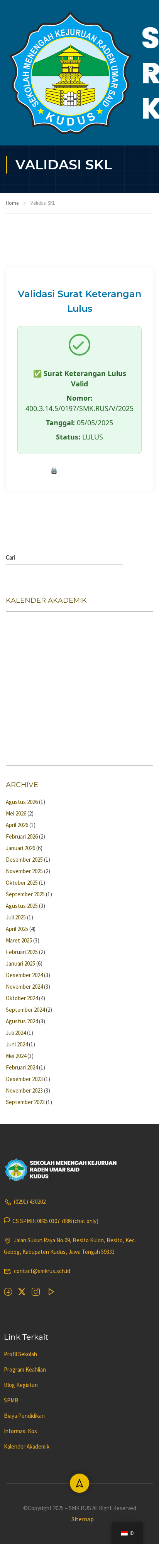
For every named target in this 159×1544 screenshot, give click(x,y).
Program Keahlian (25, 1369)
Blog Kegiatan (21, 1385)
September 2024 (25, 1009)
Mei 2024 (16, 1055)
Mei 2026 (16, 813)
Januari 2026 (20, 848)
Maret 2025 (19, 940)
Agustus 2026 (22, 801)
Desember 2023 (24, 1079)
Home (12, 203)
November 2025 (24, 871)
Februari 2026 (22, 836)
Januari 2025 (20, 963)
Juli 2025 (16, 917)
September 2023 (25, 1102)
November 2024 (24, 986)
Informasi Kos (20, 1431)
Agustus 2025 (22, 905)
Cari (10, 557)
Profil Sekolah (20, 1354)
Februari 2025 (22, 952)
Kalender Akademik (26, 1446)
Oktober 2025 (22, 882)
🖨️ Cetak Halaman (79, 470)
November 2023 (24, 1090)
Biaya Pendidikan (24, 1415)
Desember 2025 (24, 859)
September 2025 (25, 894)
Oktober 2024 (22, 998)
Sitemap (82, 1519)
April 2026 (17, 825)
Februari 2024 (22, 1067)
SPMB (11, 1400)
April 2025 (17, 928)
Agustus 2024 (22, 1021)
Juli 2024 (16, 1032)
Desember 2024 (24, 975)
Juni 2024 (17, 1044)
